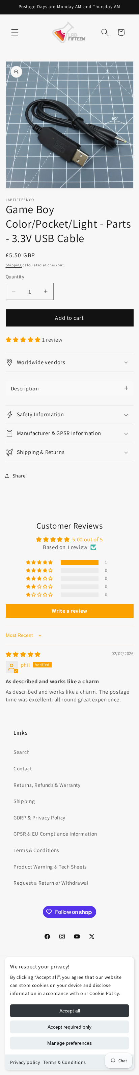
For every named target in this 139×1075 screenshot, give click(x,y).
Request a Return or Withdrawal (51, 882)
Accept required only (69, 1027)
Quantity (15, 276)
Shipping (14, 265)
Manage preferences (69, 1043)
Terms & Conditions (64, 1062)
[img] (23, 654)
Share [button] (19, 475)
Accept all (69, 1010)
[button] (15, 32)
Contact (22, 768)
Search (21, 751)
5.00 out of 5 (87, 539)
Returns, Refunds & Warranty (47, 784)
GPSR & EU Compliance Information (55, 833)
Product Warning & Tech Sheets (50, 866)
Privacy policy (25, 1062)
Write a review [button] (69, 610)
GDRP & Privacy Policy (39, 817)
